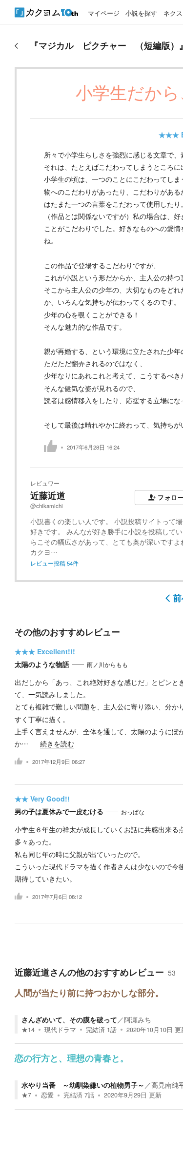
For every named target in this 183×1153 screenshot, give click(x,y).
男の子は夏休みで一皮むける (59, 811)
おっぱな (132, 812)
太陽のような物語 (42, 664)
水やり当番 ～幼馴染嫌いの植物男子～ (82, 1085)
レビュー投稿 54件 (54, 563)
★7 (26, 1095)
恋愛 (47, 1095)
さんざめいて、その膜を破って (69, 1019)
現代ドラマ (60, 1029)
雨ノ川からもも (107, 664)
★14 (28, 1030)
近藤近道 (47, 495)
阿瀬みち (137, 1019)
